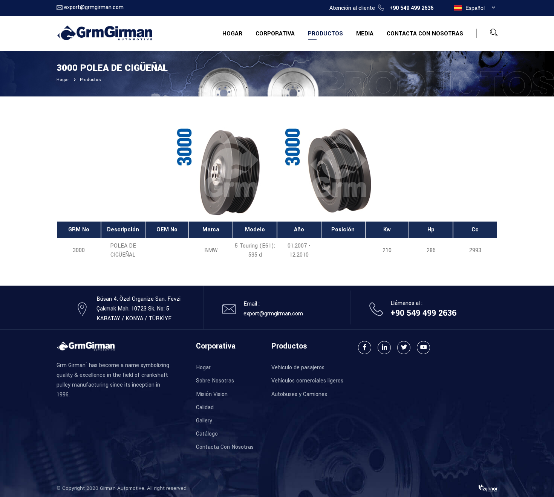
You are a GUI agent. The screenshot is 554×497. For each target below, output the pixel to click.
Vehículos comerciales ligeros (307, 381)
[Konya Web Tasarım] (488, 487)
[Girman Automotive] (105, 33)
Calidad (205, 407)
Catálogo (207, 434)
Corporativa (275, 33)
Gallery (204, 421)
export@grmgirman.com (94, 7)
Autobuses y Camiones (299, 394)
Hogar (232, 33)
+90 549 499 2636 (411, 8)
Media (364, 33)
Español (475, 8)
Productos (325, 33)
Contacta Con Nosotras (425, 33)
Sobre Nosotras (215, 381)
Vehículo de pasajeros (297, 368)
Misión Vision (212, 394)
